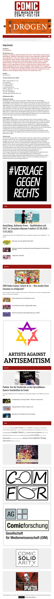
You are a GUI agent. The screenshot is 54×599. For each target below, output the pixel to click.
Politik (36, 435)
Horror (29, 432)
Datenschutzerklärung (30, 597)
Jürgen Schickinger (25, 67)
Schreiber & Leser (18, 438)
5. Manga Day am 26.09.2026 (18, 255)
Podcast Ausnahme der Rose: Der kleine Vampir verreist (23, 298)
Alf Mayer (23, 64)
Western (18, 441)
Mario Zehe (38, 70)
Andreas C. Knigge (43, 61)
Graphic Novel (17, 432)
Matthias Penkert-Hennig (33, 66)
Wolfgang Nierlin (12, 66)
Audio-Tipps (6, 266)
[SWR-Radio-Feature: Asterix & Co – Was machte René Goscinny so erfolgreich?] (27, 283)
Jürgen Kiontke (33, 61)
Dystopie (23, 429)
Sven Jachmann (7, 50)
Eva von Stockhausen (12, 69)
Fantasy (39, 430)
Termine (5, 206)
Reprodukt (6, 438)
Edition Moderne (29, 429)
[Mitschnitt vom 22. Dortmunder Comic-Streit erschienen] (7, 417)
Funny (47, 429)
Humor (34, 432)
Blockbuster (25, 427)
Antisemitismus (5, 427)
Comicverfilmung (6, 429)
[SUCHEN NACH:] (44, 39)
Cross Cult (13, 430)
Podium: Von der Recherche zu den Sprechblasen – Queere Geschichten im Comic (24, 388)
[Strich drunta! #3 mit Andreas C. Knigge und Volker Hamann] (7, 308)
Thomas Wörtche (23, 70)
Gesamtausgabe (7, 432)
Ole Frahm (5, 58)
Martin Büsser (6, 56)
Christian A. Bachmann (9, 55)
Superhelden (7, 441)
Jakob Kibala (24, 61)
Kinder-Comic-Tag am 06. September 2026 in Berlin (22, 241)
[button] (27, 26)
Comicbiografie (43, 427)
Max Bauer (29, 55)
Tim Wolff (31, 70)
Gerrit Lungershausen (14, 64)
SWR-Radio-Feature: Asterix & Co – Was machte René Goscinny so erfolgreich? (26, 287)
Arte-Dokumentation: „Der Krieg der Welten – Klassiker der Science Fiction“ (27, 399)
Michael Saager (15, 67)
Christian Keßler (16, 61)
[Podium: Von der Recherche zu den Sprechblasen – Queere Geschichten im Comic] (27, 384)
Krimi (43, 432)
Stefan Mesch (30, 64)
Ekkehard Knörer (7, 62)
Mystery (16, 435)
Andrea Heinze (16, 59)
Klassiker (39, 432)
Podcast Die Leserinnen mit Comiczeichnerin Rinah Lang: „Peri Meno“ (26, 313)
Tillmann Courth (15, 56)
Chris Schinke (35, 67)
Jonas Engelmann (35, 56)
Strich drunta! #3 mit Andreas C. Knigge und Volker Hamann (24, 305)
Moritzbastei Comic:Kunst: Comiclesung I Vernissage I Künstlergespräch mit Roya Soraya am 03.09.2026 (30, 248)
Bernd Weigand (13, 70)
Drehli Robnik (6, 67)
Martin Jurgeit (35, 59)
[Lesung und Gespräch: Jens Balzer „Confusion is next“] (7, 409)
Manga (9, 435)
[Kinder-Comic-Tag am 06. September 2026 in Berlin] (7, 244)
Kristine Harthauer (25, 59)
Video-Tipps (6, 368)
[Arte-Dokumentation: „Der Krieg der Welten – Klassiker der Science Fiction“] (7, 402)
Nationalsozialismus (25, 435)
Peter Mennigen (44, 66)
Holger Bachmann (21, 55)
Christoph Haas (7, 59)
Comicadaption (36, 428)
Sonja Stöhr (22, 69)
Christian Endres (45, 56)
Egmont (34, 429)
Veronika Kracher (18, 62)
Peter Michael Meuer (40, 64)
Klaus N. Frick (13, 58)
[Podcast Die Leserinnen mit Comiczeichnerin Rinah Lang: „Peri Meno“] (7, 315)
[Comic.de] (27, 9)
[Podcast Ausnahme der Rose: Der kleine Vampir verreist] (7, 301)
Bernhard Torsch (30, 69)
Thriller (13, 441)
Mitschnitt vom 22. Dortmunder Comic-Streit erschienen (23, 414)
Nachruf (19, 435)
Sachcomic (12, 438)
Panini (32, 435)
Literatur (5, 435)
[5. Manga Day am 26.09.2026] (7, 258)
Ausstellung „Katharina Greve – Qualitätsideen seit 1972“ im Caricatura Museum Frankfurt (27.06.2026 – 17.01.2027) (26, 228)
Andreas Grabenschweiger (32, 58)
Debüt (20, 429)
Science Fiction (28, 438)
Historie (25, 432)
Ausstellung (11, 428)
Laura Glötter (21, 58)
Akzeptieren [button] (21, 597)
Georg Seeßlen (43, 67)
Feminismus (43, 429)
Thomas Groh (44, 58)
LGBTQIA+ (46, 432)
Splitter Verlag (39, 438)
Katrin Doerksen (25, 56)
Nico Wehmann (39, 69)
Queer (42, 435)
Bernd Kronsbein (37, 62)
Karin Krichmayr (27, 62)
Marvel (13, 435)
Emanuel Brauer (45, 55)
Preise (40, 435)
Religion (45, 435)
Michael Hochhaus (45, 59)
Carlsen (29, 428)
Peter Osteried (21, 66)
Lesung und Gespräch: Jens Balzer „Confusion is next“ (22, 407)
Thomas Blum (36, 55)
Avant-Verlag (18, 428)
